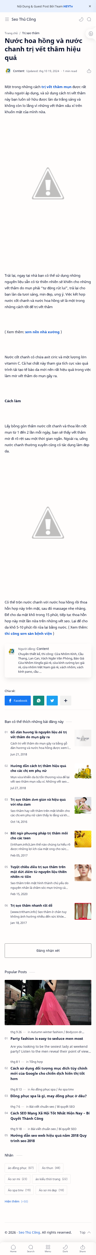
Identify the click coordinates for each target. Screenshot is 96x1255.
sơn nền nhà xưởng (42, 331)
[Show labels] (17, 1201)
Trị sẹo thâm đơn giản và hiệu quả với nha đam (38, 802)
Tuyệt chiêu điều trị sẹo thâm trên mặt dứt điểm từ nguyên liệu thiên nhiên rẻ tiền (38, 872)
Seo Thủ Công (24, 19)
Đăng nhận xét (48, 950)
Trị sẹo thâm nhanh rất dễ (31, 905)
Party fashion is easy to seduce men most (46, 1038)
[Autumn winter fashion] (48, 1032)
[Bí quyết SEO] (66, 1106)
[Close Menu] (90, 6)
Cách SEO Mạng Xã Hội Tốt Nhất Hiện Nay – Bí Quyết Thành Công (50, 1116)
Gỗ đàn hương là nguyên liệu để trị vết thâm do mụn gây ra (38, 734)
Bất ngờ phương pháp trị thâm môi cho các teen (39, 835)
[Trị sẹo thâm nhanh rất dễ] (83, 911)
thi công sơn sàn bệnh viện (28, 633)
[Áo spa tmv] (66, 1089)
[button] (81, 19)
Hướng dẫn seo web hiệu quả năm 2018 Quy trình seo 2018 (48, 1138)
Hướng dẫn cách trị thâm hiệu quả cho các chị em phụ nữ (38, 768)
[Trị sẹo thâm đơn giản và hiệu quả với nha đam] (83, 805)
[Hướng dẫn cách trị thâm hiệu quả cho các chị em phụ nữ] (83, 771)
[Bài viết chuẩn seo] (42, 1106)
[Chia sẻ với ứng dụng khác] (65, 700)
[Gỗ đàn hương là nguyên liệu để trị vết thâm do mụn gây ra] (83, 738)
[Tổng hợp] (36, 1062)
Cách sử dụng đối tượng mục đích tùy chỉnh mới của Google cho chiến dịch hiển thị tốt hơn (48, 1073)
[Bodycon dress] (76, 1032)
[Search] (89, 19)
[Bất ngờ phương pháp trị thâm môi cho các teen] (83, 839)
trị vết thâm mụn (56, 86)
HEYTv (68, 6)
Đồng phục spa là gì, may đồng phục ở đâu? (48, 1096)
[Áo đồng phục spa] (44, 1089)
